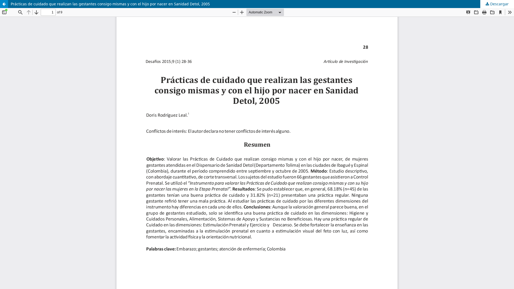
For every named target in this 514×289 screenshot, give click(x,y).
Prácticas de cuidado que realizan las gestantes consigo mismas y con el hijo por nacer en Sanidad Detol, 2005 (110, 3)
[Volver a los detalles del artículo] (4, 4)
